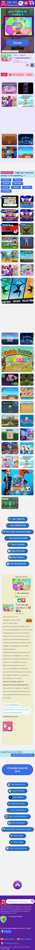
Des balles (17, 183)
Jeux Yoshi (18, 835)
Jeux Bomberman (18, 564)
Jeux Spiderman (18, 810)
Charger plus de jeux (17, 769)
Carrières (6, 183)
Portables (6, 191)
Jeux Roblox (18, 797)
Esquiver (17, 180)
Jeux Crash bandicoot (18, 816)
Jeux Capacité (18, 519)
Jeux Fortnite (18, 791)
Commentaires (16, 75)
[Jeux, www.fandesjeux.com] (12, 3)
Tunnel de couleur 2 (11, 943)
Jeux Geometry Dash (18, 538)
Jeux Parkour (18, 557)
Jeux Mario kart (18, 804)
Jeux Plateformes (18, 525)
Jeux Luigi (18, 842)
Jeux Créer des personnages (18, 532)
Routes (5, 187)
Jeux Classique (18, 823)
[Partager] (32, 65)
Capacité (16, 187)
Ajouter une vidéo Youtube (22, 755)
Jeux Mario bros (18, 784)
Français (7, 931)
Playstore (6, 180)
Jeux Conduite (18, 544)
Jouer (17, 43)
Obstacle (27, 187)
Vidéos (29, 75)
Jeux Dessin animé (18, 848)
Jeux (4, 75)
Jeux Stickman (18, 551)
